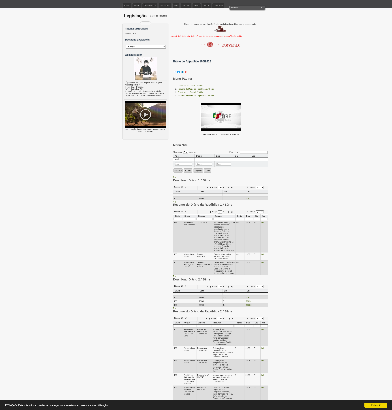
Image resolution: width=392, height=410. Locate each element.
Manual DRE (130, 34)
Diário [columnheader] (199, 156)
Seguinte (198, 170)
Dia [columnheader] (236, 156)
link (247, 198)
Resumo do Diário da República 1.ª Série (196, 89)
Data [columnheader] (218, 156)
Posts (136, 5)
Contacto (218, 5)
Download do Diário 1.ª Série (190, 85)
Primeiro (178, 170)
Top (174, 177)
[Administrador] (145, 68)
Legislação (135, 15)
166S (248, 301)
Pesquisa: (234, 152)
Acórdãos (165, 5)
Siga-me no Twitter (147, 23)
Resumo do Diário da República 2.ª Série (196, 96)
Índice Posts (150, 5)
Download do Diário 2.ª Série (190, 92)
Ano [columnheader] (177, 156)
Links (196, 5)
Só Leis (185, 5)
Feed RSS (143, 23)
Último (207, 170)
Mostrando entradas (184, 152)
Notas (206, 5)
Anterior (188, 170)
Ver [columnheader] (253, 156)
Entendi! (376, 405)
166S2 (249, 305)
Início (126, 5)
